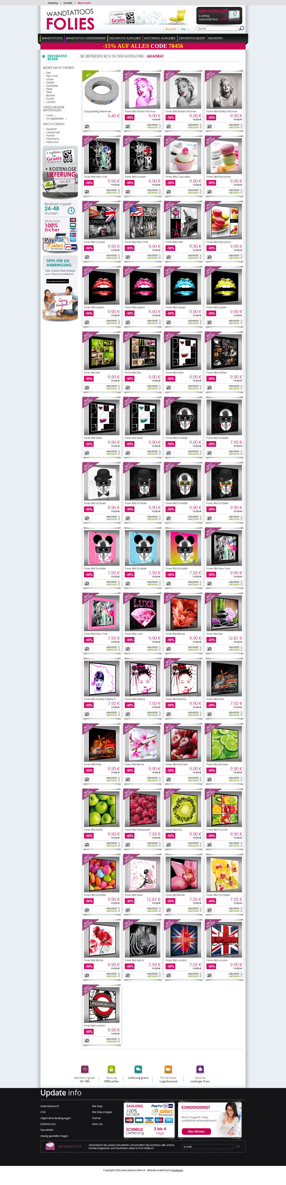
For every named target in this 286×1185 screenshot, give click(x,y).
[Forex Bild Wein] (172, 342)
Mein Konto (84, 3)
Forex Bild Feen (134, 895)
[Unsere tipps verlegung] (60, 321)
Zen (48, 72)
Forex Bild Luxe (133, 634)
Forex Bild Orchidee (218, 895)
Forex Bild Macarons (218, 176)
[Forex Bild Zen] (90, 342)
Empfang (53, 3)
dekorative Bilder (192, 38)
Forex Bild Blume (175, 634)
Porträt (50, 135)
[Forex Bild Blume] (172, 604)
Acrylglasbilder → (56, 118)
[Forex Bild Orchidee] (224, 891)
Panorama (52, 138)
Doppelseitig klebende (97, 111)
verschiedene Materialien (53, 109)
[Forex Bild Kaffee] (213, 342)
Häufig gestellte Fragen (54, 1136)
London (50, 101)
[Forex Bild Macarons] (213, 146)
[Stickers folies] (70, 29)
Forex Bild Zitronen (217, 764)
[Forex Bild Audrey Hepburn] (102, 695)
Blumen (50, 95)
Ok (237, 1147)
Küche (50, 98)
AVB (42, 1112)
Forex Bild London (135, 176)
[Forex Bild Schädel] (172, 408)
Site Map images (102, 1112)
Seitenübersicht (49, 1106)
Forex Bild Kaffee (216, 372)
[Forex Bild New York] (90, 146)
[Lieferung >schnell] (149, 1132)
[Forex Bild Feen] (131, 865)
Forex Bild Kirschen (177, 764)
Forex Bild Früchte (217, 829)
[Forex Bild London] (131, 146)
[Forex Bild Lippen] (90, 277)
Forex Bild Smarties (95, 895)
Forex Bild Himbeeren (137, 829)
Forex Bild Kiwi (174, 829)
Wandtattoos (52, 38)
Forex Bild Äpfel (93, 829)
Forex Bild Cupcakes (178, 176)
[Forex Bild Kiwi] (172, 799)
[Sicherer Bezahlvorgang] (60, 235)
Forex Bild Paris (174, 242)
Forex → (51, 115)
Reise (49, 88)
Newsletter (46, 1130)
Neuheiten (215, 38)
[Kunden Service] (208, 1139)
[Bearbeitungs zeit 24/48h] (60, 208)
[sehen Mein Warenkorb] (231, 21)
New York (52, 75)
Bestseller (171, 29)
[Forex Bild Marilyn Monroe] (131, 81)
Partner (96, 1118)
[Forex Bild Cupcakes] (172, 146)
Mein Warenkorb (213, 11)
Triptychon (52, 141)
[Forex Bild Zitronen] (213, 734)
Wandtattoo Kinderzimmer (86, 38)
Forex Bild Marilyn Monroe (140, 111)
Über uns (97, 1124)
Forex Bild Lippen (94, 307)
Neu (183, 29)
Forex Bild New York (95, 176)
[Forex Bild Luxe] (131, 604)
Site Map (97, 1106)
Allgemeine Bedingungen (55, 1118)
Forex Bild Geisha (135, 699)
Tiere (49, 91)
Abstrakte (52, 85)
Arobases (177, 1170)
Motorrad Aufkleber (159, 38)
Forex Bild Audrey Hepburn (100, 699)
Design (50, 82)
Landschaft (53, 132)
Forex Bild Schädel (176, 438)
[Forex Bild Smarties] (90, 865)
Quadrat (51, 128)
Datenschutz (47, 1124)
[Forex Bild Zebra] (131, 930)
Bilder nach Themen (58, 67)
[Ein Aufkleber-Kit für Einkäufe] (139, 24)
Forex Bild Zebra (134, 960)
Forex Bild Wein (175, 372)
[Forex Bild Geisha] (142, 695)
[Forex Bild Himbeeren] (131, 799)
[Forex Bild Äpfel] (90, 799)
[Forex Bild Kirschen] (172, 734)
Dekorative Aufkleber (125, 38)
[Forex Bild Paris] (172, 212)
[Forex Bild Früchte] (213, 799)
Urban (50, 79)
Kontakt (68, 3)
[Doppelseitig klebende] (90, 81)
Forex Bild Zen (92, 372)
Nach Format (53, 123)
